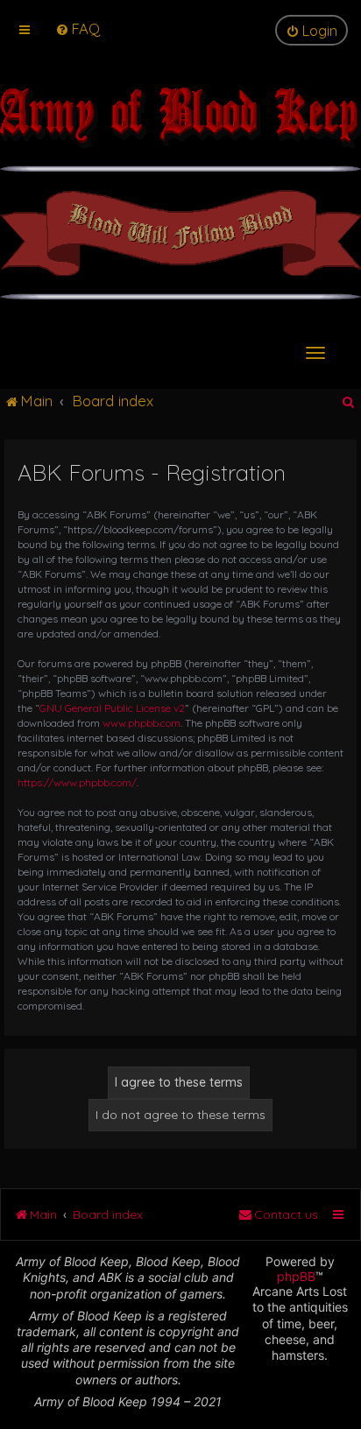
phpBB (296, 1276)
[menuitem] (77, 28)
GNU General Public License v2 (112, 707)
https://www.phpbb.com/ (77, 782)
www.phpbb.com (141, 722)
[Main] (180, 126)
